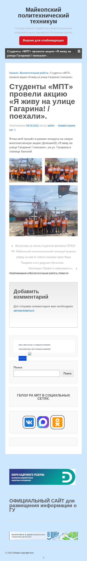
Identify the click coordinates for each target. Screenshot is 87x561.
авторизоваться (24, 310)
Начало (13, 73)
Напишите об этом (22, 358)
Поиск (18, 367)
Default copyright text (23, 553)
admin (51, 125)
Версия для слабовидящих (43, 40)
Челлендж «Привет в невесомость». (50, 268)
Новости (63, 273)
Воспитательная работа (34, 73)
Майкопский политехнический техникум (43, 15)
